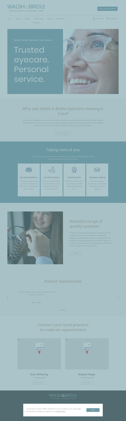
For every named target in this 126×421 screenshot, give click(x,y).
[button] (93, 410)
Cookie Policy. (60, 411)
